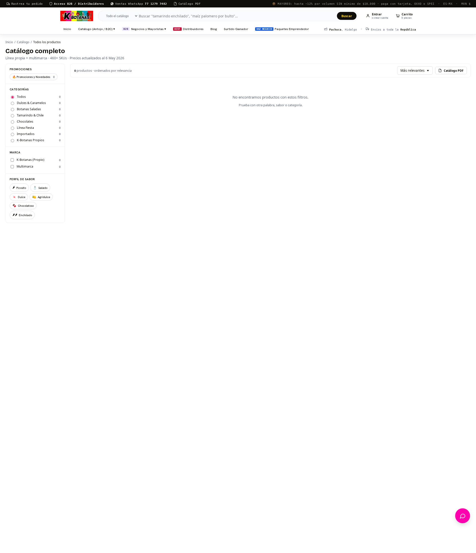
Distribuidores (189, 29)
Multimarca (25, 166)
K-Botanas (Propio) (30, 160)
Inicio (67, 29)
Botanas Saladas (29, 109)
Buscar (346, 16)
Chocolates (25, 121)
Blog (213, 29)
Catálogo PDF (454, 71)
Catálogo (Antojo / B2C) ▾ (96, 29)
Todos (21, 97)
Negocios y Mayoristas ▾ (144, 29)
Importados (25, 134)
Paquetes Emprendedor (283, 29)
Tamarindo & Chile (30, 115)
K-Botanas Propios (30, 140)
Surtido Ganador (236, 29)
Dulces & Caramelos (31, 103)
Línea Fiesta (25, 128)
